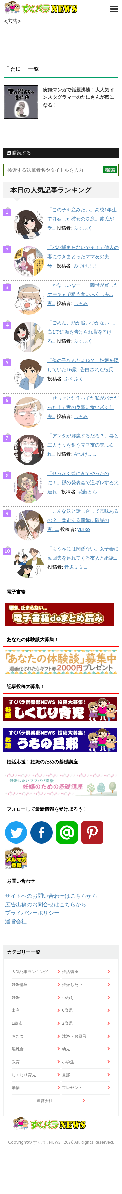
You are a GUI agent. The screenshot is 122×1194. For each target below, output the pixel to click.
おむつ (18, 1036)
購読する (21, 153)
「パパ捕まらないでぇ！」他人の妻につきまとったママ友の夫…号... (83, 256)
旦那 (66, 1074)
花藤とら (87, 492)
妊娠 (16, 997)
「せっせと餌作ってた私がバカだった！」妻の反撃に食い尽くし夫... (83, 407)
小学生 (68, 1061)
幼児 (66, 1048)
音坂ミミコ (76, 567)
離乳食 (18, 1048)
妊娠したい (72, 984)
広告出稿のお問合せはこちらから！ (48, 904)
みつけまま (85, 266)
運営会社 (16, 921)
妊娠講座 (20, 984)
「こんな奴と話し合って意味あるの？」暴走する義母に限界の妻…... (83, 520)
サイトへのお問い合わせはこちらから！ (54, 895)
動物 (16, 1087)
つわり (68, 997)
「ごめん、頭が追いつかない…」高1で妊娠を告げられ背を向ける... (82, 332)
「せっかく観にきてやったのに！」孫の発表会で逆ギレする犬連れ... (83, 482)
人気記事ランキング (30, 971)
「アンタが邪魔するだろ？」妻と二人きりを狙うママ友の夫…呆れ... (83, 445)
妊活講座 (70, 971)
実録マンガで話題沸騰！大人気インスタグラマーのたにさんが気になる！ (78, 97)
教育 (16, 1061)
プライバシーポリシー (32, 912)
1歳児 (17, 1023)
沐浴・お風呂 (74, 1036)
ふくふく (83, 228)
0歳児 (67, 1010)
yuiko (83, 529)
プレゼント (72, 1087)
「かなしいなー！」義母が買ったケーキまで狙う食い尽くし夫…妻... (83, 294)
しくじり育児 (24, 1074)
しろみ (81, 303)
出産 (16, 1010)
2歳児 (67, 1023)
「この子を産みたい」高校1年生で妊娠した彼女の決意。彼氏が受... (82, 219)
